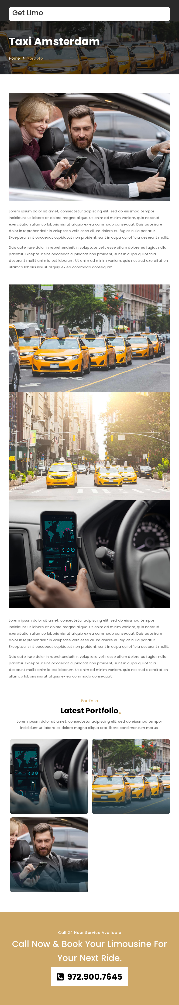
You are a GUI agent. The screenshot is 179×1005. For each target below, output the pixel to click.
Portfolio (35, 58)
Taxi (102, 806)
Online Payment (30, 884)
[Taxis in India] (49, 776)
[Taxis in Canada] (131, 776)
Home (14, 58)
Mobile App (26, 806)
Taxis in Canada (122, 798)
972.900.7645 (94, 977)
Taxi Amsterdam (54, 41)
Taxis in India (36, 798)
